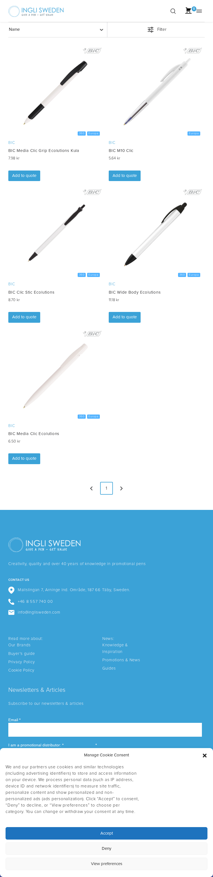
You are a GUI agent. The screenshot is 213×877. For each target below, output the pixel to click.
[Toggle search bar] (173, 11)
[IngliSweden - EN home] (36, 11)
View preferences (106, 864)
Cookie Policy (21, 670)
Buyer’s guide (21, 654)
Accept (106, 833)
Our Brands (19, 645)
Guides (109, 668)
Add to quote (24, 176)
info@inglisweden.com (39, 612)
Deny (106, 849)
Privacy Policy (21, 662)
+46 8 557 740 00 (35, 601)
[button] (204, 755)
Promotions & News (121, 660)
